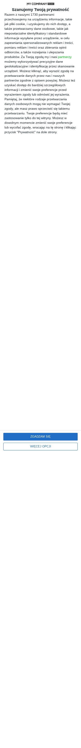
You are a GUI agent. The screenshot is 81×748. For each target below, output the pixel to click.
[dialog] (40, 374)
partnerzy (65, 56)
